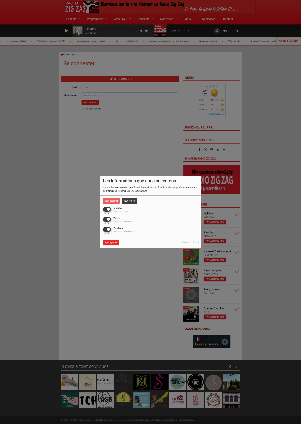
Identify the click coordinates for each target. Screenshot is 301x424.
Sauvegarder (111, 242)
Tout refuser (129, 201)
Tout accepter (111, 201)
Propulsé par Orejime (190, 242)
